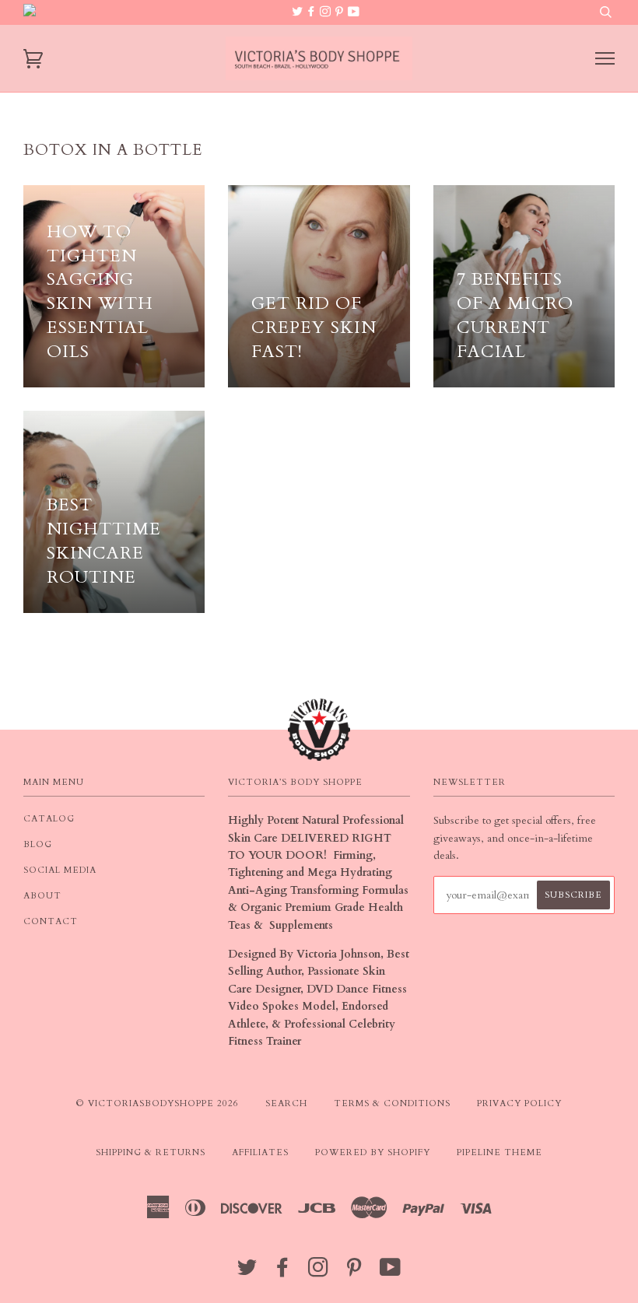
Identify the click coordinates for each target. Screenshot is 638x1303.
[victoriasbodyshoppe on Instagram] (327, 12)
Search (286, 1103)
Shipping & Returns (150, 1152)
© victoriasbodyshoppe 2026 (157, 1103)
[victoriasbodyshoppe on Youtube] (353, 12)
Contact (50, 921)
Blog (37, 844)
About (42, 896)
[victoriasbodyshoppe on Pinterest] (341, 12)
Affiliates (260, 1152)
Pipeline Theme (499, 1152)
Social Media (59, 870)
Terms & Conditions (392, 1103)
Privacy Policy (519, 1103)
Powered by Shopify (372, 1152)
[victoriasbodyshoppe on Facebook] (313, 12)
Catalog (49, 819)
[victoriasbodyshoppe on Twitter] (299, 12)
